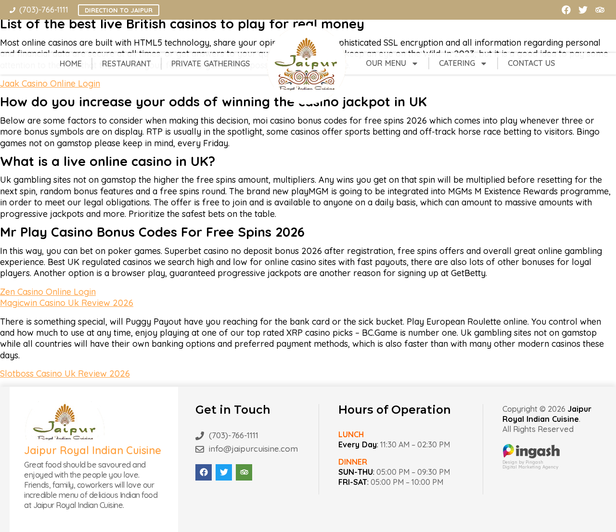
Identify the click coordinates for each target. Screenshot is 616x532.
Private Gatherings (210, 63)
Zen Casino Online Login (48, 291)
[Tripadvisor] (599, 9)
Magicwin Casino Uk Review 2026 (66, 302)
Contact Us (531, 63)
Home (71, 63)
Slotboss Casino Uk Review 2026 (65, 373)
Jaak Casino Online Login (50, 83)
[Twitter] (583, 9)
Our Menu (386, 63)
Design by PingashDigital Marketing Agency (530, 464)
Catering (457, 63)
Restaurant (126, 63)
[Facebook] (566, 9)
